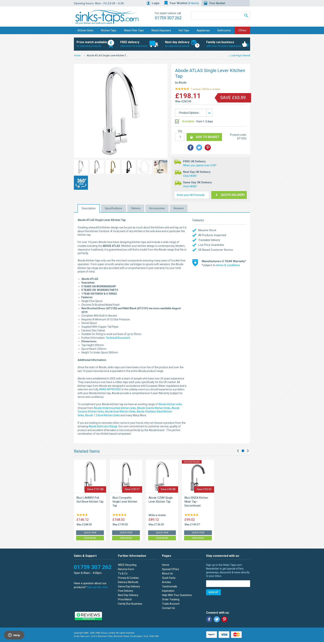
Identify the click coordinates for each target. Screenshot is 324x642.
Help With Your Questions (177, 595)
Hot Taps (184, 30)
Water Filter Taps (134, 30)
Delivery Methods (128, 582)
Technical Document (118, 337)
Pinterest (224, 619)
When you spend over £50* (200, 165)
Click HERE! (190, 176)
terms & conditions (228, 265)
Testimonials (169, 586)
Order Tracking (170, 599)
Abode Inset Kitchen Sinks (120, 411)
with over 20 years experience (224, 43)
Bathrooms (224, 30)
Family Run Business (130, 603)
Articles (166, 582)
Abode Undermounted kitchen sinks (115, 407)
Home (77, 55)
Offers (242, 30)
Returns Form (126, 569)
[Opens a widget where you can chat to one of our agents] (14, 635)
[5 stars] (120, 515)
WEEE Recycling (127, 564)
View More (90, 538)
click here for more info (134, 43)
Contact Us (168, 608)
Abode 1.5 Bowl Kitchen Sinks (102, 415)
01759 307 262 (168, 18)
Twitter (217, 619)
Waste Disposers (161, 30)
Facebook (209, 619)
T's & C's (123, 573)
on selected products (91, 43)
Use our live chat (97, 587)
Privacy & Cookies (128, 577)
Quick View (90, 532)
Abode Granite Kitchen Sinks (153, 407)
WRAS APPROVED (110, 389)
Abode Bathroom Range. (103, 426)
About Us (167, 573)
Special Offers (170, 569)
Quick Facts (169, 577)
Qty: (180, 130)
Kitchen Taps (108, 30)
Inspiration (168, 590)
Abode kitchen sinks (170, 404)
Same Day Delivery (129, 586)
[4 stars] (82, 515)
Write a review (197, 89)
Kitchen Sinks (85, 30)
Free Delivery (125, 590)
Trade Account (170, 603)
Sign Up (213, 592)
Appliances (203, 30)
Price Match (125, 599)
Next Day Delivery (128, 595)
